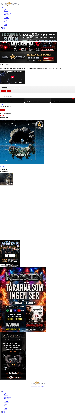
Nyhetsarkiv (5, 20)
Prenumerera (3, 109)
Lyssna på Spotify (2, 167)
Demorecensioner (6, 18)
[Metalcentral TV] (28, 50)
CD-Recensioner (6, 17)
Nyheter (3, 19)
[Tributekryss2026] (28, 41)
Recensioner (3, 16)
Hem (2, 7)
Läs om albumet (2, 166)
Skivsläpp (5, 21)
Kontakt (32, 386)
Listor (4, 10)
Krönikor (5, 9)
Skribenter (5, 24)
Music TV (3, 27)
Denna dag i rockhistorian (7, 13)
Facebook (3, 90)
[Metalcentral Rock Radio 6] (6, 185)
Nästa (3, 104)
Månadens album (6, 14)
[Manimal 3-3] (13, 379)
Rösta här (2, 115)
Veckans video (6, 11)
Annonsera (5, 23)
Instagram (9, 90)
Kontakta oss (5, 25)
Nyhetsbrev (3, 28)
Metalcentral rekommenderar (8, 12)
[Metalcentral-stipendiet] (28, 62)
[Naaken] (23, 331)
